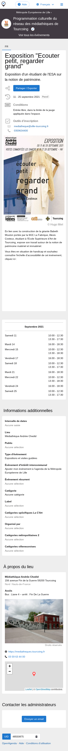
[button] (34, 674)
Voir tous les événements (34, 35)
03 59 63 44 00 (16, 656)
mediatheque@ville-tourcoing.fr (31, 126)
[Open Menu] (61, 4)
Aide (24, 4)
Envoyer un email (34, 719)
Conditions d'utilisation (38, 743)
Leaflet (28, 689)
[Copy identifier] (36, 736)
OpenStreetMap (43, 689)
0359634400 (21, 130)
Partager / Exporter (26, 88)
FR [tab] (6, 46)
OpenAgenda (9, 743)
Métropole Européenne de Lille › (34, 12)
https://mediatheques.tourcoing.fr (26, 651)
